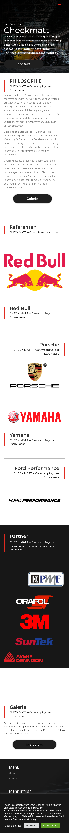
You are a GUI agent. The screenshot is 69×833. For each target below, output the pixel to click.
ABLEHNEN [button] (31, 825)
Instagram (34, 745)
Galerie (32, 199)
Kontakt (24, 64)
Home (12, 773)
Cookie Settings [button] (13, 825)
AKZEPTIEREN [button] (50, 825)
